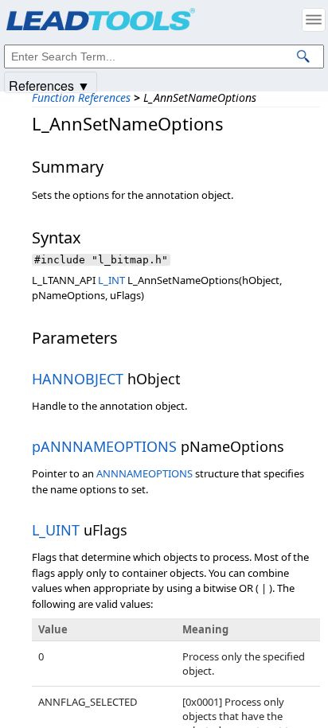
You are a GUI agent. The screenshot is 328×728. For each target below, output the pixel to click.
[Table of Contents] (314, 20)
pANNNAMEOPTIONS (104, 446)
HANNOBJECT (77, 378)
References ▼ (49, 84)
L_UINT (56, 529)
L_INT (111, 280)
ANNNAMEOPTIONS (144, 473)
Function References (81, 97)
